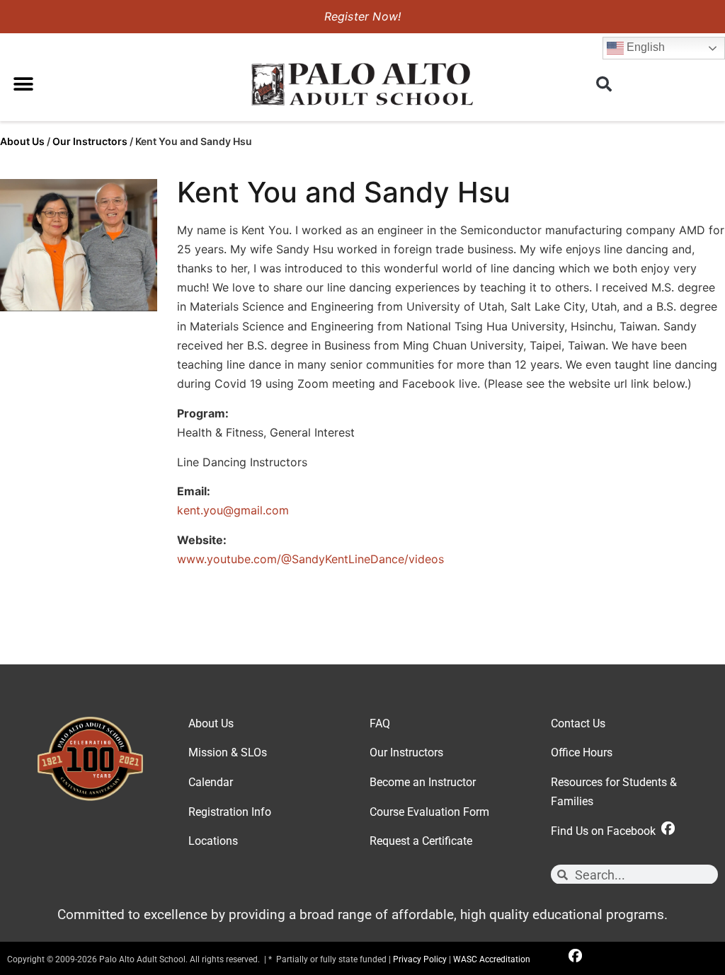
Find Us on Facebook (606, 831)
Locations (213, 841)
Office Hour (579, 752)
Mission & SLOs (227, 752)
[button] (23, 84)
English (644, 47)
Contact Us (578, 723)
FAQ (380, 723)
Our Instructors (89, 141)
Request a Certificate (421, 841)
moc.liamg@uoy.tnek (233, 510)
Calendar (210, 782)
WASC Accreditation (491, 959)
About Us (22, 141)
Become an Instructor (423, 782)
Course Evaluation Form (429, 812)
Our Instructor (404, 752)
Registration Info (229, 812)
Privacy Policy (420, 959)
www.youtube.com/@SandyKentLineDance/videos (310, 559)
